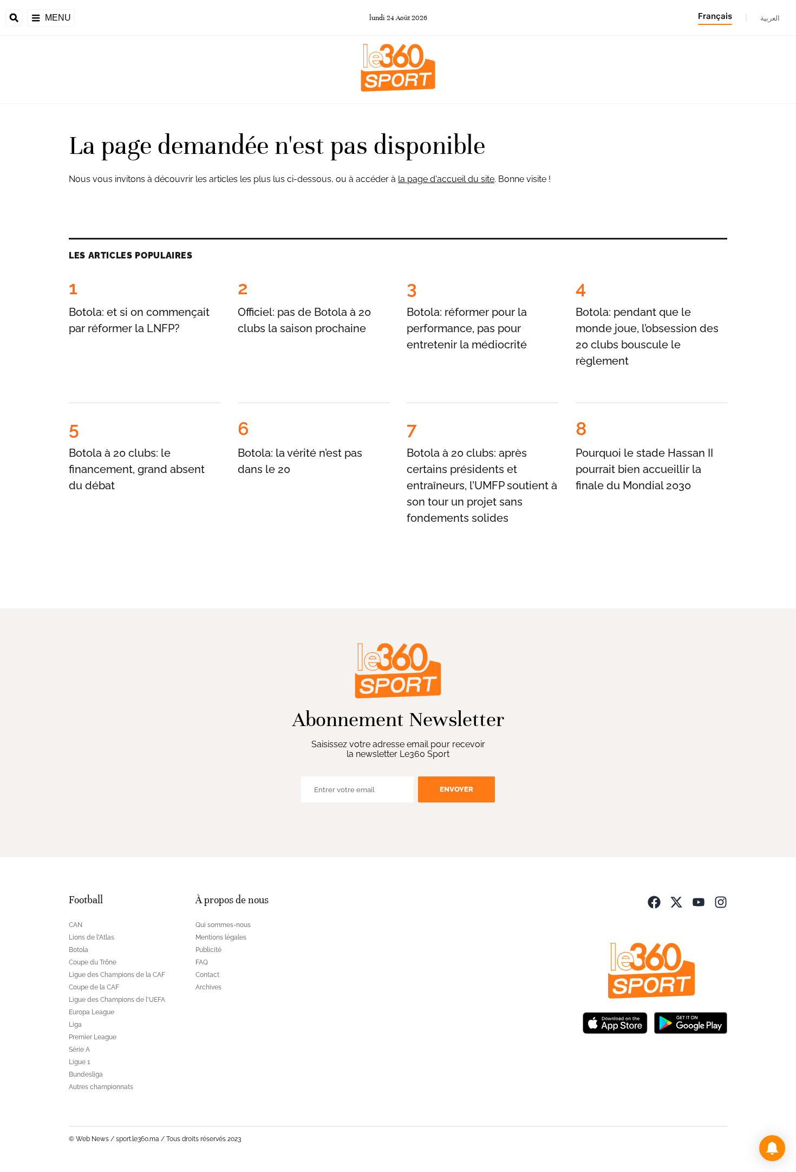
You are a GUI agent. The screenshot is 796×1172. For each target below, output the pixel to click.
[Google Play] (690, 1022)
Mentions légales (220, 937)
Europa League (91, 1012)
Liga (75, 1024)
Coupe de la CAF (94, 987)
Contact (207, 975)
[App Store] (615, 1022)
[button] (772, 1148)
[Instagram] (720, 901)
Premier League (92, 1037)
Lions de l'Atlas (91, 937)
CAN (75, 925)
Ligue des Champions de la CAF (117, 975)
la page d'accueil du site (446, 179)
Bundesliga (86, 1074)
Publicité (208, 950)
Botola (78, 950)
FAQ (201, 962)
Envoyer (456, 789)
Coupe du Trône (92, 962)
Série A (79, 1049)
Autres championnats (101, 1087)
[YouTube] (698, 901)
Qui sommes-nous (223, 925)
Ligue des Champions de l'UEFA (117, 999)
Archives (208, 987)
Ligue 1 (79, 1062)
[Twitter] (676, 901)
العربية (770, 18)
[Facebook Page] (654, 901)
